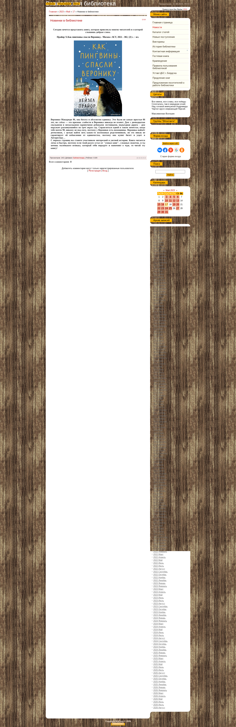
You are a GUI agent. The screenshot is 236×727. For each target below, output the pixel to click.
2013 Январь (159, 259)
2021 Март (158, 519)
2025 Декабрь (159, 684)
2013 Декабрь (159, 288)
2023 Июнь (158, 598)
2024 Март (158, 624)
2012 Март (158, 233)
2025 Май (157, 664)
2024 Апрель (159, 626)
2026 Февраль (160, 690)
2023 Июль (158, 600)
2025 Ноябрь (159, 681)
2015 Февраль (160, 326)
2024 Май (157, 629)
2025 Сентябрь (160, 676)
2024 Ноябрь (159, 647)
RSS (185, 9)
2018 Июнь (158, 433)
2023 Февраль (160, 586)
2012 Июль (158, 245)
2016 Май (157, 366)
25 (170, 208)
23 (162, 208)
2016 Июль (158, 372)
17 (74, 11)
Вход (76, 4)
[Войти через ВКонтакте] (159, 150)
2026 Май (157, 699)
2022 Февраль (160, 551)
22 (158, 208)
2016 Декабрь (159, 384)
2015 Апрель (159, 331)
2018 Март (158, 424)
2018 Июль (158, 436)
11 (170, 200)
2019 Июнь (158, 465)
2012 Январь (159, 227)
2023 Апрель (159, 592)
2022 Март (158, 554)
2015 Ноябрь (159, 349)
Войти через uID (170, 143)
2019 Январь (159, 450)
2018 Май (157, 430)
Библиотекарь (79, 158)
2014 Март (158, 297)
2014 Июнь (158, 305)
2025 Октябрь (159, 679)
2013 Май (157, 271)
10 (166, 200)
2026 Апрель (159, 696)
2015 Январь (159, 323)
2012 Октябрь (159, 251)
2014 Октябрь (159, 314)
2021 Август (159, 534)
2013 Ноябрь (159, 285)
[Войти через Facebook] (165, 150)
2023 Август (159, 603)
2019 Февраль (160, 453)
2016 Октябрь (159, 378)
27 (177, 208)
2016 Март (158, 360)
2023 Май (157, 595)
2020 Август (159, 502)
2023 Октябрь (159, 609)
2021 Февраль (160, 517)
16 (162, 204)
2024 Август (159, 638)
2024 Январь (159, 618)
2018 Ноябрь (159, 444)
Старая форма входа (170, 156)
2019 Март (158, 456)
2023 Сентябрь (160, 606)
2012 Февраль (160, 230)
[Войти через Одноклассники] (181, 150)
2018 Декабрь (159, 447)
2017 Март (158, 392)
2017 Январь (159, 386)
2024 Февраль (160, 621)
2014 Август (159, 311)
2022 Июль (158, 566)
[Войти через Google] (176, 150)
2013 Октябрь (159, 282)
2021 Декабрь (159, 545)
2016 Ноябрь (159, 381)
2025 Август (159, 673)
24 (166, 208)
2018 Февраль (160, 421)
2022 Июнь (158, 563)
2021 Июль (158, 531)
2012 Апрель (159, 236)
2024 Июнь (158, 632)
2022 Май (157, 560)
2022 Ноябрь (159, 577)
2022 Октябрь (159, 574)
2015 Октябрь (159, 346)
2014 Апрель (159, 300)
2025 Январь (159, 652)
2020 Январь (159, 482)
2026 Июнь (158, 702)
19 (174, 204)
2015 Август (159, 343)
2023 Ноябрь (159, 612)
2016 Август (159, 375)
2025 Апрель (159, 661)
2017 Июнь (158, 401)
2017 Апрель (159, 395)
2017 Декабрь (159, 415)
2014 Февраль (160, 294)
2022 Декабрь (159, 580)
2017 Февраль (160, 389)
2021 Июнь (158, 528)
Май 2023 (170, 190)
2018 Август (159, 438)
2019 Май (157, 462)
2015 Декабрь (159, 352)
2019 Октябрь (159, 473)
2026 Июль (158, 705)
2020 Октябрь (159, 505)
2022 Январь (159, 548)
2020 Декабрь (159, 511)
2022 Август (159, 569)
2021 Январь (159, 514)
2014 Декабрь (159, 320)
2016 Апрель (159, 363)
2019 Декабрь (159, 479)
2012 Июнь (158, 242)
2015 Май (157, 334)
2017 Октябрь (159, 410)
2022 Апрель (159, 557)
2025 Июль (158, 670)
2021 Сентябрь (160, 537)
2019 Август (159, 470)
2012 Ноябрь (159, 253)
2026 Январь (159, 687)
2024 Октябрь (159, 644)
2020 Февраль (160, 485)
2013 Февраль (160, 262)
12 (174, 200)
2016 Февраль (160, 358)
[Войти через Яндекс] (170, 150)
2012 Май (157, 239)
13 (177, 200)
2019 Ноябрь (159, 476)
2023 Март (158, 589)
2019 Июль (158, 467)
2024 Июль (158, 635)
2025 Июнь (158, 667)
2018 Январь (159, 418)
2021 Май (157, 525)
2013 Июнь (158, 274)
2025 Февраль (160, 655)
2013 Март (158, 265)
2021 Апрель (159, 522)
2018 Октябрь (159, 441)
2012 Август (159, 248)
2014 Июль (158, 308)
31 (166, 212)
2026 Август (159, 707)
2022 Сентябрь (160, 572)
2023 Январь (159, 583)
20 (177, 204)
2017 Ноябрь (159, 412)
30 (162, 212)
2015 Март (158, 329)
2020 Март (158, 488)
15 (158, 204)
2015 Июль (158, 340)
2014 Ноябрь (159, 317)
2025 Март (158, 658)
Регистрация (64, 4)
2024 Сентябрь (160, 641)
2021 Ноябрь (159, 543)
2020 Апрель (159, 491)
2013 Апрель (159, 268)
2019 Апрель (159, 459)
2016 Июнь (158, 369)
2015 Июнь (158, 337)
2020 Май (157, 493)
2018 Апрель (159, 427)
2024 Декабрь (159, 650)
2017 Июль (158, 404)
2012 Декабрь (159, 256)
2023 (61, 11)
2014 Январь (159, 291)
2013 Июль (158, 277)
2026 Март (158, 693)
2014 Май (157, 303)
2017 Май (157, 398)
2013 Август (159, 279)
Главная (50, 4)
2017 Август (159, 407)
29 (158, 212)
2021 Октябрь (159, 540)
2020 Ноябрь (159, 508)
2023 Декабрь (159, 615)
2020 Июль (158, 499)
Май (68, 11)
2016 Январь (159, 355)
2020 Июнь (158, 496)
